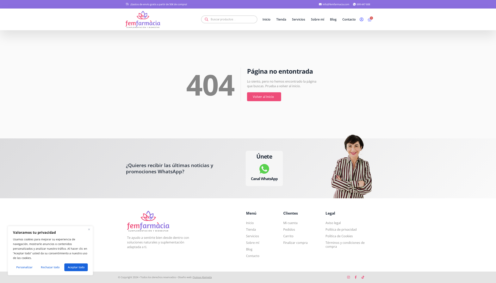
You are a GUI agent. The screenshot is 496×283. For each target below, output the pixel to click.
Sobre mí (317, 19)
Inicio (266, 19)
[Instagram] (348, 277)
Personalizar (24, 267)
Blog (333, 19)
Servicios (298, 19)
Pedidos (289, 229)
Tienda (281, 19)
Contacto (349, 19)
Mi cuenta (290, 223)
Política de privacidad (341, 229)
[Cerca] (89, 229)
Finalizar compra (295, 243)
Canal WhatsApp (264, 178)
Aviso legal (333, 223)
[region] (50, 250)
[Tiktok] (363, 277)
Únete (264, 156)
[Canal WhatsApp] (264, 168)
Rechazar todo (50, 267)
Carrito (288, 236)
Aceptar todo (76, 267)
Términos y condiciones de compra (345, 245)
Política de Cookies (339, 236)
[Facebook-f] (356, 277)
